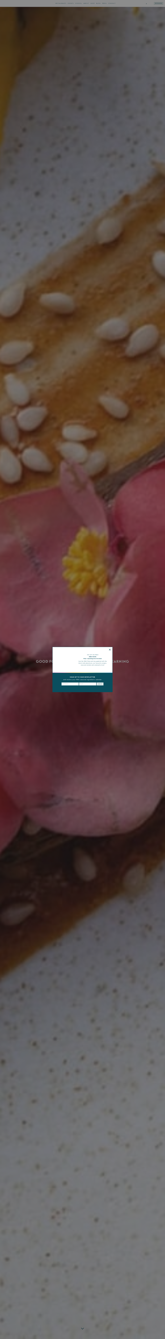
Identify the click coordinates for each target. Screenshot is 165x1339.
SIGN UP (100, 683)
